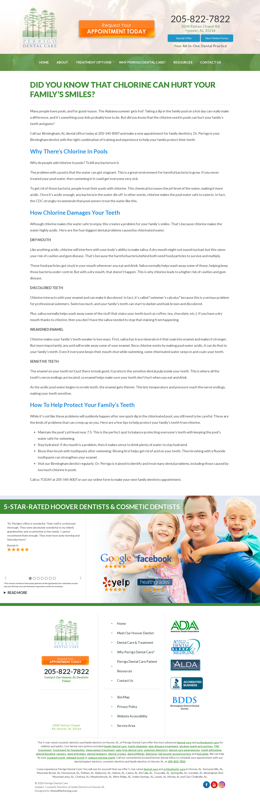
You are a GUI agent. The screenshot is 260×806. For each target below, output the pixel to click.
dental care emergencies (184, 750)
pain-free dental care (129, 750)
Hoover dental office (163, 757)
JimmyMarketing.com (63, 790)
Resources (182, 62)
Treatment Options (93, 62)
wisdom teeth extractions (196, 746)
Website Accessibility (132, 716)
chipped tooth (75, 757)
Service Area (126, 726)
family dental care (115, 746)
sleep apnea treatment (100, 750)
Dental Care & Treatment (135, 643)
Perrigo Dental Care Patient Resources (137, 666)
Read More (17, 593)
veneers (61, 753)
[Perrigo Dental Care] (39, 46)
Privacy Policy (127, 707)
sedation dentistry (156, 750)
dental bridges (76, 753)
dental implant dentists (88, 761)
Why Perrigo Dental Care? (142, 62)
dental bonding (45, 753)
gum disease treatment (163, 746)
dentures (151, 753)
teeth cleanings (137, 746)
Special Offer (184, 38)
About (62, 62)
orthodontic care (208, 742)
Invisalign (202, 753)
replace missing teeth (101, 757)
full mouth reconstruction (174, 753)
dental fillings (135, 753)
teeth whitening (211, 750)
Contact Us (210, 62)
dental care (184, 742)
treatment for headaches (69, 750)
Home (44, 62)
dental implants (97, 753)
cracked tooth (56, 757)
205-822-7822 (200, 18)
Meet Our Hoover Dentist (135, 633)
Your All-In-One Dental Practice (200, 46)
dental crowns (117, 753)
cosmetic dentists (113, 761)
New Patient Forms (217, 38)
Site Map (123, 697)
